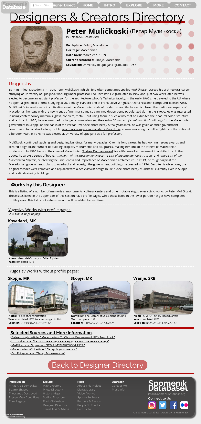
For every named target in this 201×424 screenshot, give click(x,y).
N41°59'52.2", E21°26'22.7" (98, 323)
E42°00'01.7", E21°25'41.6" (36, 323)
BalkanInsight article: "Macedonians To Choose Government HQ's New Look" (63, 337)
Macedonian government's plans (31, 164)
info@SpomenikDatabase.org (166, 393)
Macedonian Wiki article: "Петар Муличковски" (44, 349)
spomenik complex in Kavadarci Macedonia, (91, 129)
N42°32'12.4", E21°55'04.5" (161, 323)
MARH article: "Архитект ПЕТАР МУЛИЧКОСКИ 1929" (48, 345)
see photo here (95, 125)
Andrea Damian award (97, 151)
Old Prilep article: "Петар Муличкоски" (38, 353)
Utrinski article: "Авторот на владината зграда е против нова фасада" (60, 341)
